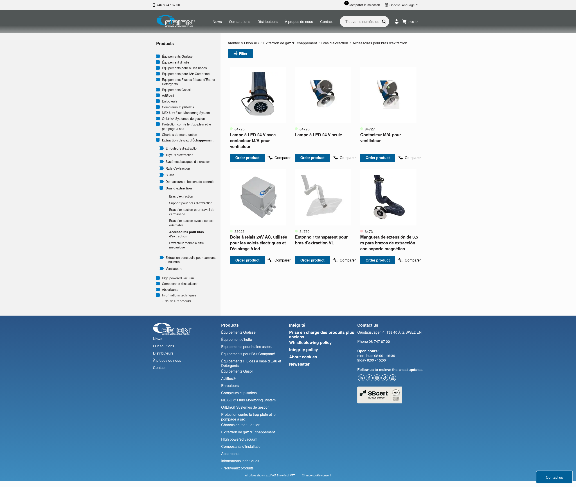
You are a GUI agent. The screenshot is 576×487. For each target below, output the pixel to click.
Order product (247, 157)
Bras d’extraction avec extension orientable (192, 222)
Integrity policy (303, 350)
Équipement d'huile (175, 62)
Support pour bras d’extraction (190, 203)
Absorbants (170, 289)
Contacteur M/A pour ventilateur (380, 137)
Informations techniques (179, 295)
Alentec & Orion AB (243, 43)
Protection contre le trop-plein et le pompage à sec (186, 126)
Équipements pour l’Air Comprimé (186, 74)
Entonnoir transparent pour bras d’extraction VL (321, 240)
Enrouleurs (170, 101)
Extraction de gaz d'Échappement (188, 140)
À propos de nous (299, 21)
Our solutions (239, 21)
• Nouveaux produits (176, 301)
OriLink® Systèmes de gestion (183, 118)
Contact (326, 21)
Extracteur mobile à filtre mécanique (186, 245)
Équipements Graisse (177, 56)
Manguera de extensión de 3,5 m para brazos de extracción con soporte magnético (389, 243)
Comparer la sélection (364, 5)
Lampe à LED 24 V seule (318, 135)
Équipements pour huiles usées (184, 68)
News (217, 21)
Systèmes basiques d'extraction (188, 161)
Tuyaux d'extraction (179, 155)
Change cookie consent (316, 475)
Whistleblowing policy (310, 342)
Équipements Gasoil (176, 90)
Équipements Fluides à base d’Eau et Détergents (188, 81)
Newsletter (299, 364)
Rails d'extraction (178, 168)
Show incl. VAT (286, 475)
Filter (243, 53)
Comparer (282, 157)
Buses (170, 175)
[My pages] (396, 21)
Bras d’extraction (179, 188)
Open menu (158, 56)
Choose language (402, 4)
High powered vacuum (178, 278)
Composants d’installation (180, 284)
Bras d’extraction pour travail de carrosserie (191, 211)
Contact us (554, 477)
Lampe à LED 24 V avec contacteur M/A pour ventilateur (253, 140)
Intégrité (297, 325)
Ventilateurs (174, 268)
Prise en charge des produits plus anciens (321, 334)
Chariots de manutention (179, 134)
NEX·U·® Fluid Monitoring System (186, 113)
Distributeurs (267, 21)
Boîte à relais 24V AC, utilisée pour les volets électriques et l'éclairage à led (258, 243)
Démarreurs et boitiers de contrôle (190, 182)
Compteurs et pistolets (178, 107)
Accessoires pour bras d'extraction (186, 234)
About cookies (303, 357)
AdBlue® (168, 95)
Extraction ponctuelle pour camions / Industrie (191, 259)
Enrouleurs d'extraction (182, 148)
